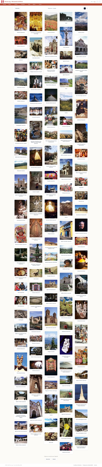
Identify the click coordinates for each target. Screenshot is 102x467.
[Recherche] (97, 2)
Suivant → (54, 459)
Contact (95, 465)
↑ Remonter (17, 8)
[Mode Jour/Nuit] (100, 2)
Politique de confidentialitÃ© (88, 465)
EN (91, 1)
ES (93, 1)
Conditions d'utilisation (77, 465)
